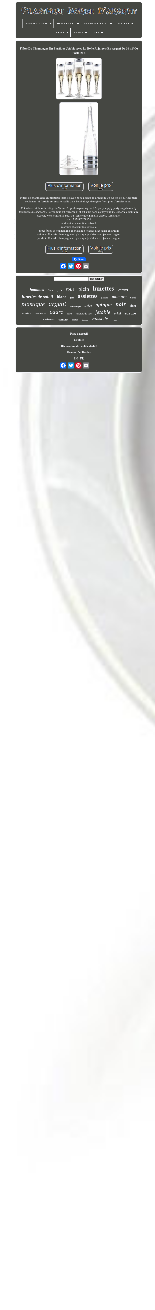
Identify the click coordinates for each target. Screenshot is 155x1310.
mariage (40, 313)
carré (133, 297)
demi (69, 313)
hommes (37, 289)
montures (48, 319)
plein (83, 289)
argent (57, 303)
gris (59, 290)
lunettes (103, 288)
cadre (56, 311)
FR (82, 358)
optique (104, 304)
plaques (104, 297)
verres (123, 290)
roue (70, 289)
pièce (88, 305)
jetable (102, 312)
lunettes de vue (83, 313)
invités (26, 313)
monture (119, 296)
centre (114, 320)
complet (63, 319)
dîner (132, 305)
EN (76, 358)
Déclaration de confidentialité (79, 346)
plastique (33, 304)
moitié (130, 313)
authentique (75, 306)
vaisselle (99, 318)
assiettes (88, 296)
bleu (50, 290)
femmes (85, 320)
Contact (79, 340)
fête (72, 297)
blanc (61, 297)
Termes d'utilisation (79, 352)
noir (120, 304)
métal (117, 313)
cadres (75, 319)
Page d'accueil (79, 333)
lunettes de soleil (37, 296)
